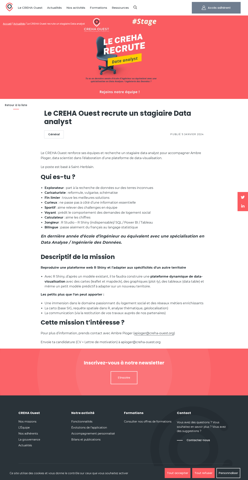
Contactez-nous (198, 440)
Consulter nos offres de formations (147, 421)
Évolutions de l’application (89, 427)
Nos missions (27, 421)
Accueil (7, 23)
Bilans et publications (86, 439)
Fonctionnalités (81, 421)
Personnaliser (228, 473)
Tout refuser (203, 473)
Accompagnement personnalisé (93, 433)
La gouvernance (29, 439)
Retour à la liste (16, 105)
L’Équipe (24, 427)
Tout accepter (177, 473)
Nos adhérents (28, 433)
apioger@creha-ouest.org (154, 333)
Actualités (19, 23)
